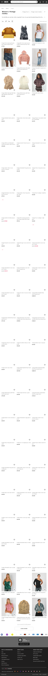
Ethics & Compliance (5, 665)
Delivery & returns (5, 655)
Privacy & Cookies (35, 674)
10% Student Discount (5, 659)
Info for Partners (36, 659)
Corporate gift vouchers (37, 655)
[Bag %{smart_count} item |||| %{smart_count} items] (46, 2)
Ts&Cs (40, 674)
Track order (4, 653)
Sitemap (3, 661)
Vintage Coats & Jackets (36, 11)
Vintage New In (25, 11)
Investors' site (19, 657)
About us (18, 651)
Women (7, 8)
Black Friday (35, 657)
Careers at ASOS (20, 653)
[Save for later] (14, 40)
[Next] (45, 12)
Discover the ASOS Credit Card (39, 661)
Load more (24, 628)
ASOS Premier (4, 657)
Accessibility (44, 674)
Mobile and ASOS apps (37, 651)
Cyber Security (20, 659)
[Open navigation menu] (2, 2)
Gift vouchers (35, 653)
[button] (14, 671)
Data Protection (4, 663)
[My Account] (40, 2)
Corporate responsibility (21, 655)
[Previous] (21, 12)
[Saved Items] (43, 2)
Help (2, 651)
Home (3, 8)
